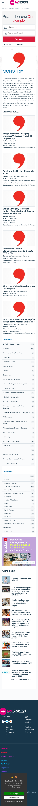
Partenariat (29, 729)
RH (18, 450)
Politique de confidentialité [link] (14, 801)
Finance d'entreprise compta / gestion (18, 384)
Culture (4, 771)
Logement (5, 767)
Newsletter (10, 729)
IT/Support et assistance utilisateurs (18, 428)
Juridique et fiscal (18, 432)
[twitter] (7, 721)
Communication (18, 366)
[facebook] (3, 721)
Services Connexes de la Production (18, 459)
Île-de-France (19, 510)
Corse (19, 503)
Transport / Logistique (18, 463)
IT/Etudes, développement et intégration (18, 412)
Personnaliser (14, 798)
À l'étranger (18, 527)
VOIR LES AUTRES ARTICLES (21, 679)
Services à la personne (18, 454)
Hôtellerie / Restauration (18, 397)
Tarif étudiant (6, 764)
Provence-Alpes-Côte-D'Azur (19, 523)
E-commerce (18, 375)
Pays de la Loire (19, 520)
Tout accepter (14, 793)
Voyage (4, 760)
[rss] (10, 721)
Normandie (19, 490)
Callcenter (18, 357)
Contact (9, 727)
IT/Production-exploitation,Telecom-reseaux (18, 422)
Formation (5, 749)
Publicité (28, 727)
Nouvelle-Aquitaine (19, 483)
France (18, 476)
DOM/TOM (19, 507)
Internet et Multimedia (18, 401)
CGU (26, 717)
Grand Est (19, 480)
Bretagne (19, 497)
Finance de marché (18, 388)
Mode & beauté (7, 756)
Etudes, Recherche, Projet (18, 379)
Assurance (18, 348)
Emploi (4, 752)
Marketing (18, 437)
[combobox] (9, 44)
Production (18, 446)
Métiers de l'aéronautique (18, 441)
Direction (18, 370)
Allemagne (19, 531)
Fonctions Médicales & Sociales (18, 393)
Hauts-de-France (19, 517)
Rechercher (19, 39)
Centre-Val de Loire (19, 500)
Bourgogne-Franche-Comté (19, 493)
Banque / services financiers (18, 353)
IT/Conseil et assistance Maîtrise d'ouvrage (18, 407)
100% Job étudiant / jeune (18, 344)
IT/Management (18, 417)
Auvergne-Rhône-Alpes (19, 486)
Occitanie (19, 513)
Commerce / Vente (18, 362)
